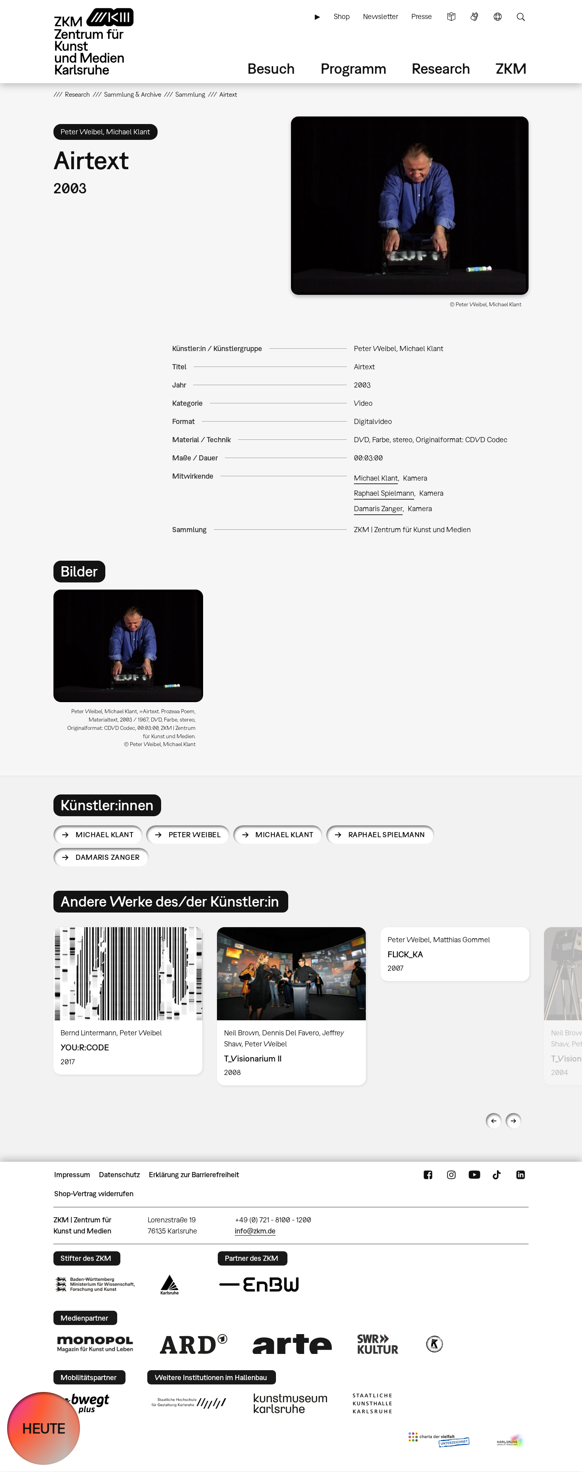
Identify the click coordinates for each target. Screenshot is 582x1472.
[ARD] (193, 1344)
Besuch (271, 68)
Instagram (451, 1174)
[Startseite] (104, 41)
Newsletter (380, 16)
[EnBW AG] (259, 1284)
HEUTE (43, 1428)
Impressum (72, 1174)
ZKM (511, 68)
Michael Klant (376, 478)
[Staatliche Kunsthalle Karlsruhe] (372, 1403)
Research (441, 68)
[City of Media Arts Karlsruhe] (511, 1441)
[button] (410, 205)
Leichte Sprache (451, 16)
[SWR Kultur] (378, 1344)
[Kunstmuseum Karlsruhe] (290, 1403)
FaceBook (428, 1174)
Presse (421, 16)
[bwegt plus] (82, 1403)
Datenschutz (119, 1174)
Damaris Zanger (378, 508)
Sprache (498, 16)
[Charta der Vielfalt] (439, 1441)
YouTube (474, 1174)
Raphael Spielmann (384, 493)
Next (513, 1121)
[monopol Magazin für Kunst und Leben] (95, 1344)
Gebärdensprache (474, 16)
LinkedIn (521, 1174)
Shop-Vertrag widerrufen (93, 1193)
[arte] (292, 1344)
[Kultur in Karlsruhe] (434, 1344)
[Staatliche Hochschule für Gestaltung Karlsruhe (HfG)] (188, 1403)
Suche (521, 16)
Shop (342, 16)
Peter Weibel (195, 835)
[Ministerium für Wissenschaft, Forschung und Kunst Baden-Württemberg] (95, 1284)
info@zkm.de (255, 1231)
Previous (494, 1121)
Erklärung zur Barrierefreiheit (194, 1174)
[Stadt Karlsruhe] (169, 1284)
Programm (353, 68)
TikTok (498, 1174)
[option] (131, 672)
